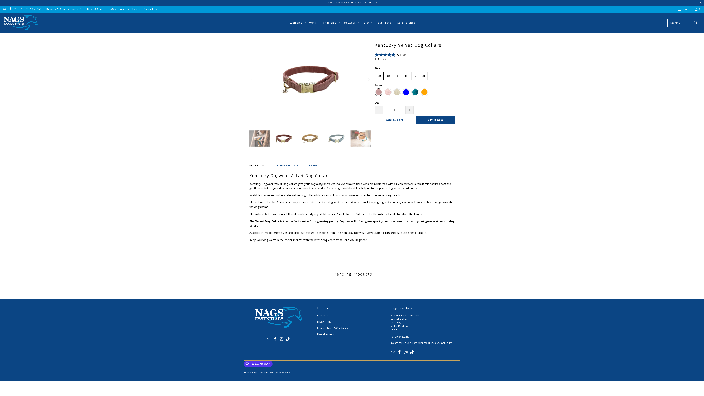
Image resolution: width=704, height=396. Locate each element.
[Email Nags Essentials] (4, 9)
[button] (298, 22)
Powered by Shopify (279, 372)
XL (423, 76)
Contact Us (150, 9)
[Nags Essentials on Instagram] (15, 9)
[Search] (695, 23)
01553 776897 (34, 9)
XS (388, 76)
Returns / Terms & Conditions (332, 328)
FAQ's (112, 9)
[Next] (368, 79)
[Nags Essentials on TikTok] (21, 9)
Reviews (314, 165)
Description (256, 165)
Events (136, 9)
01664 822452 (402, 336)
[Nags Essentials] (21, 23)
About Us (78, 9)
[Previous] (252, 79)
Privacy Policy (324, 321)
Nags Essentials (260, 372)
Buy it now (435, 120)
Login (685, 9)
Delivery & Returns (57, 9)
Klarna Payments (325, 334)
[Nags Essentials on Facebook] (10, 9)
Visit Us (124, 9)
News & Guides (96, 9)
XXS (379, 76)
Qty (377, 102)
